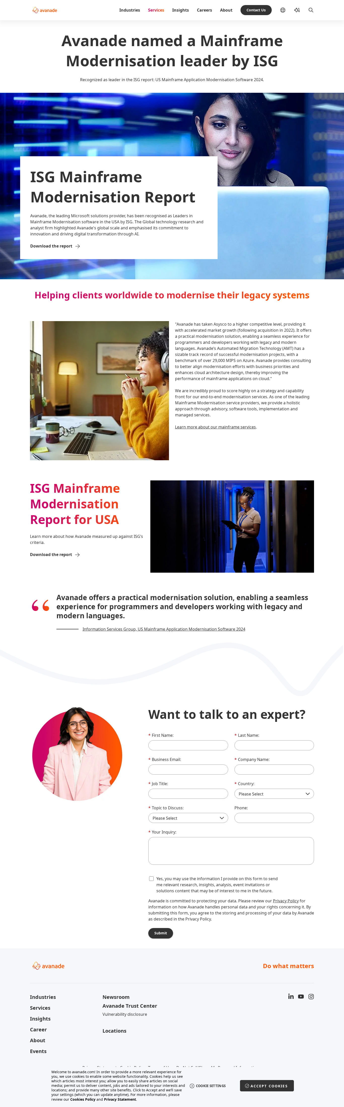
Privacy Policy (286, 901)
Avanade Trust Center (129, 1005)
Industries (129, 10)
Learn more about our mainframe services (215, 427)
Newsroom (116, 997)
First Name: (161, 735)
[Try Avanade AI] (297, 10)
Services (156, 10)
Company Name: (251, 759)
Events (38, 1051)
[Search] (311, 10)
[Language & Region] (287, 10)
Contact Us (256, 10)
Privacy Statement (120, 1099)
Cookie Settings (211, 1086)
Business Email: (164, 759)
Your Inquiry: (162, 832)
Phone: (241, 808)
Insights (180, 10)
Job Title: (158, 783)
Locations (114, 1030)
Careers (204, 10)
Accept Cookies (269, 1086)
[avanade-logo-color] (44, 10)
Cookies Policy (82, 1099)
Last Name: (246, 735)
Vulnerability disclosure (124, 1014)
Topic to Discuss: (166, 808)
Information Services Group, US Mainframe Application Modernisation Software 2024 (164, 629)
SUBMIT (160, 933)
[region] (172, 1085)
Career (38, 1029)
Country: (244, 783)
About (226, 10)
